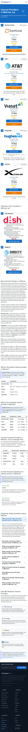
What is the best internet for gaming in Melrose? (13, 568)
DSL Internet (4, 701)
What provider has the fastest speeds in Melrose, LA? (11, 552)
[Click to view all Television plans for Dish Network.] (12, 219)
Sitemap (3, 728)
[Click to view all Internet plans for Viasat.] (13, 104)
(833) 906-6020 (14, 47)
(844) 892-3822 (14, 241)
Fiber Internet (4, 695)
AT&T (2, 386)
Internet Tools (4, 720)
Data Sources (4, 724)
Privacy (3, 685)
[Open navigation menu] (26, 2)
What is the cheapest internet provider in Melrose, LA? (11, 547)
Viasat (2, 392)
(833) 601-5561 (14, 84)
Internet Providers (5, 692)
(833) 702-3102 (14, 272)
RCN (16, 707)
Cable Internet (4, 699)
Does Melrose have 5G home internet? (11, 573)
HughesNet (4, 394)
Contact (16, 722)
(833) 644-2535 (14, 151)
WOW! (16, 709)
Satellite (12, 110)
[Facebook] (16, 728)
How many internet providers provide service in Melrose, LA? (12, 542)
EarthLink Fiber (5, 384)
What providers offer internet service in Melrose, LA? (11, 583)
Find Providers (22, 667)
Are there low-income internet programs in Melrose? (11, 562)
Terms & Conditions (8, 685)
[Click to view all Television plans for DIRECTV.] (12, 252)
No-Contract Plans (5, 707)
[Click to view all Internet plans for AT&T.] (13, 66)
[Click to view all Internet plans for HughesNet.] (13, 135)
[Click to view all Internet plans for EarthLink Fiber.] (13, 30)
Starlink (3, 389)
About (16, 718)
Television (12, 73)
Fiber (14, 36)
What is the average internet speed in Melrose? (13, 578)
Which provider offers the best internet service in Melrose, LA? (12, 519)
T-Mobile (16, 705)
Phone (16, 110)
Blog (2, 718)
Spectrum (17, 699)
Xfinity (16, 695)
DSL (8, 73)
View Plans (14, 50)
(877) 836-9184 (14, 189)
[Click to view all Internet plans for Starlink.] (13, 171)
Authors (16, 720)
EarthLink (17, 692)
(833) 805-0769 (14, 121)
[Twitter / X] (19, 728)
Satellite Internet (5, 705)
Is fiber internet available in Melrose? (10, 557)
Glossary (3, 722)
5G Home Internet (20, 73)
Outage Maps (4, 726)
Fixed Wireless (4, 703)
